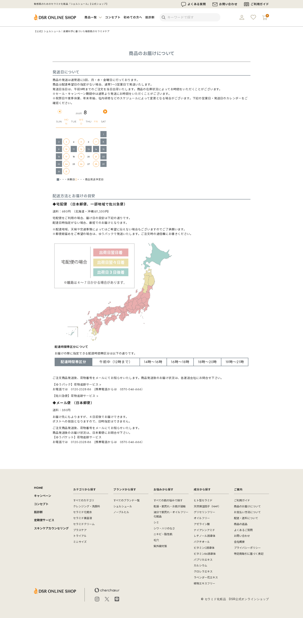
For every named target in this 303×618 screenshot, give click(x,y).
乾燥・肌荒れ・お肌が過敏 (170, 506)
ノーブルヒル (121, 512)
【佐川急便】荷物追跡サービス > (75, 396)
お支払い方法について (247, 512)
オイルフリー (202, 518)
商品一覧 (91, 17)
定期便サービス (44, 520)
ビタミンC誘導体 (204, 548)
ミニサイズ (80, 542)
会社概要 (239, 542)
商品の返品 (240, 524)
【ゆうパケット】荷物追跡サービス (77, 437)
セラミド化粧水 (82, 512)
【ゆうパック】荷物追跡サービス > (77, 384)
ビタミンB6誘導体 (205, 554)
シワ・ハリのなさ (164, 528)
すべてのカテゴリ (83, 500)
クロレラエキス (203, 571)
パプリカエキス (203, 560)
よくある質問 (197, 4)
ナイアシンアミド (204, 530)
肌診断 (150, 17)
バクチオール (202, 542)
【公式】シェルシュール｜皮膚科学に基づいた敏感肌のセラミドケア (72, 31)
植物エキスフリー (204, 583)
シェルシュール (122, 506)
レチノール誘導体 (204, 536)
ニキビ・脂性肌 (163, 534)
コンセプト (112, 17)
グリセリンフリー (204, 512)
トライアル (80, 536)
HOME (38, 488)
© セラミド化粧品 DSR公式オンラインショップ (235, 599)
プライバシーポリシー (247, 548)
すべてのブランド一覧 (126, 500)
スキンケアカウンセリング (51, 528)
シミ (156, 522)
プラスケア (80, 530)
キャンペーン (42, 496)
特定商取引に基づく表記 (248, 554)
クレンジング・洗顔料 (86, 506)
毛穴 (156, 540)
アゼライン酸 (202, 524)
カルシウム (200, 566)
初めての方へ (133, 17)
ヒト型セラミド (203, 500)
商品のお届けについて (247, 506)
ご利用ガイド (260, 4)
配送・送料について (246, 518)
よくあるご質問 (243, 530)
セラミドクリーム (84, 524)
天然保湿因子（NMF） (207, 506)
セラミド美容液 (82, 518)
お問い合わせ (228, 4)
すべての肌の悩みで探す (168, 500)
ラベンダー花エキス (206, 577)
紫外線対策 (160, 546)
